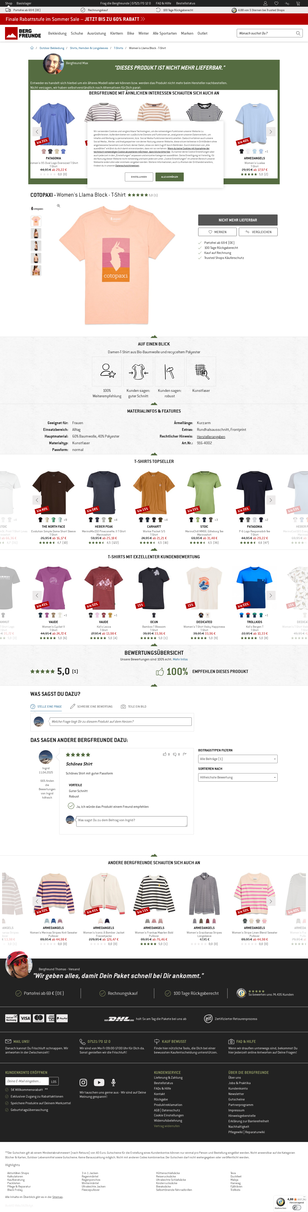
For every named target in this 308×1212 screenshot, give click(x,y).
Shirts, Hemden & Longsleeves (89, 48)
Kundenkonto (238, 1088)
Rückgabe (161, 1099)
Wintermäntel (90, 1183)
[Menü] (304, 1197)
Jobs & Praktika (239, 1083)
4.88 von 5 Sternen (261, 10)
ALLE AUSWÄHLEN (169, 176)
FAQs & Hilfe (162, 1088)
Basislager (24, 3)
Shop (8, 3)
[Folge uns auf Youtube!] (102, 1083)
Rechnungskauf (98, 10)
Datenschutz (171, 1110)
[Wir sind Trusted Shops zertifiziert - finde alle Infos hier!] (241, 993)
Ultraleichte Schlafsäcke (171, 1180)
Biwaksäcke (163, 1186)
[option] (118, 265)
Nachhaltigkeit (238, 1127)
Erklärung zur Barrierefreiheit (248, 1121)
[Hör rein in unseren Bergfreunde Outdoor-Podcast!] (116, 1083)
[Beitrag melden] (184, 754)
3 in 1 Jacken (90, 1173)
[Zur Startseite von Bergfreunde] (24, 33)
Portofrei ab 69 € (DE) (27, 10)
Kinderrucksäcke (166, 1183)
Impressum (236, 1110)
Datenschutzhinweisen (127, 165)
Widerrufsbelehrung (168, 1120)
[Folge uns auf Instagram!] (86, 1083)
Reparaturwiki (255, 1132)
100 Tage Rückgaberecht (178, 10)
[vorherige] (37, 131)
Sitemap (57, 1197)
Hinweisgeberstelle (242, 1116)
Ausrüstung (96, 33)
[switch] (296, 1207)
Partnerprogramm (240, 1105)
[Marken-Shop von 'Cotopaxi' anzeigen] (37, 208)
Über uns (234, 1078)
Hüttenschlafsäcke (168, 1173)
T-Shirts (118, 48)
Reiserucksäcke (166, 1176)
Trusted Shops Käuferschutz (224, 258)
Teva (233, 1173)
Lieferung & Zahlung (168, 1078)
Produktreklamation (168, 1105)
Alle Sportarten (165, 33)
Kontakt (159, 1094)
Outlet (202, 33)
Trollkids (235, 1190)
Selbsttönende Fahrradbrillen (174, 1190)
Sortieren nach (210, 768)
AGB (157, 1110)
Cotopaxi (41, 195)
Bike (130, 33)
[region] (155, 154)
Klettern (116, 33)
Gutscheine (236, 1099)
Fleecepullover (91, 1190)
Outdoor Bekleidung (52, 48)
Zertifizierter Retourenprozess (236, 1019)
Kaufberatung (16, 1180)
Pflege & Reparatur (19, 1186)
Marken (187, 33)
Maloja (234, 1180)
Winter (143, 33)
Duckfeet (236, 1176)
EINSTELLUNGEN (139, 176)
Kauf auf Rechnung (217, 253)
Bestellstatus (163, 1083)
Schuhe (77, 33)
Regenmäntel (90, 1176)
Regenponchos (91, 1180)
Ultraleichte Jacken (94, 1186)
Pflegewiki (235, 1132)
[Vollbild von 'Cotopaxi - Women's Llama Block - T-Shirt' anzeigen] (58, 206)
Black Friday (15, 1190)
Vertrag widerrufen (167, 1126)
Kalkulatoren (15, 1176)
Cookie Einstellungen (169, 1115)
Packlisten (13, 1183)
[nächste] (271, 131)
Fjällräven (236, 1186)
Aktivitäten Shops (18, 1173)
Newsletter (236, 1094)
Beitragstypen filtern (215, 750)
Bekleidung (57, 33)
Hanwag (235, 1183)
